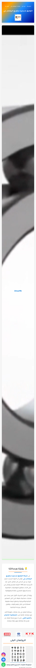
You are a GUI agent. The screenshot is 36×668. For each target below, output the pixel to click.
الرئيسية (29, 6)
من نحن (23, 6)
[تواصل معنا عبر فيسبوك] (3, 659)
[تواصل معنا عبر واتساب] (3, 665)
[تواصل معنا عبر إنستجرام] (3, 654)
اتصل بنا (7, 6)
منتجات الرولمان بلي (15, 6)
